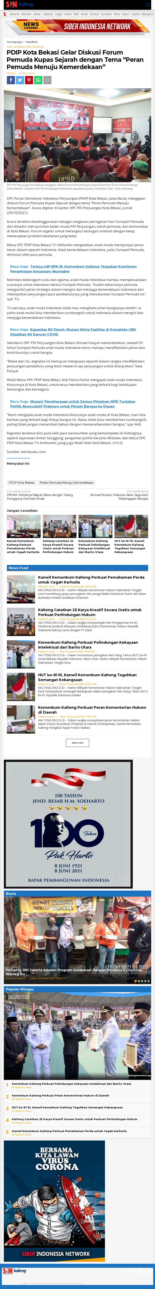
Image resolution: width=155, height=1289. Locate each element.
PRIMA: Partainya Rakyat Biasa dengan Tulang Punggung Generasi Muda (40, 495)
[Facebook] (125, 1272)
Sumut (94, 14)
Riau (117, 14)
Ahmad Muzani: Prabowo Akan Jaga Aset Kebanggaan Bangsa (119, 495)
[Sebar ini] (11, 80)
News (32, 73)
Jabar (37, 14)
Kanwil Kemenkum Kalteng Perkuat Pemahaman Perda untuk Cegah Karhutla (69, 1131)
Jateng (47, 14)
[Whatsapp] (38, 80)
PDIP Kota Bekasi (21, 482)
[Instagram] (140, 1272)
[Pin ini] (29, 80)
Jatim (68, 14)
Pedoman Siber (60, 1283)
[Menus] (147, 5)
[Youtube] (148, 1272)
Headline (23, 73)
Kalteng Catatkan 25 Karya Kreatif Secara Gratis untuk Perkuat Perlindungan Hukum (90, 612)
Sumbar (106, 14)
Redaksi (41, 1283)
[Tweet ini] (20, 80)
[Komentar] (47, 80)
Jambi (135, 14)
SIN (28, 1283)
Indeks (79, 1283)
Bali (76, 14)
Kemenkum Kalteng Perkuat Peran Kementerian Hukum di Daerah (60, 1095)
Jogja (58, 14)
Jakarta (14, 14)
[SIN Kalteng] (21, 4)
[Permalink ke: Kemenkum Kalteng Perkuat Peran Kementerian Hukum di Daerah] (21, 719)
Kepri (125, 14)
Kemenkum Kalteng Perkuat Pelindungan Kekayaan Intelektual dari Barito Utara (88, 644)
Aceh (84, 14)
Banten (26, 14)
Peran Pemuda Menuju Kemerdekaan (66, 482)
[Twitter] (132, 1272)
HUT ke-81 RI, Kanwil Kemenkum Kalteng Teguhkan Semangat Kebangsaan (67, 1107)
